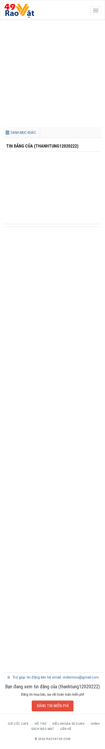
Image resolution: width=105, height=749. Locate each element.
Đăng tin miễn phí (53, 705)
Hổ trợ (41, 724)
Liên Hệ (66, 729)
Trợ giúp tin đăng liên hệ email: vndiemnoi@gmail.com (55, 677)
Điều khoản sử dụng (68, 724)
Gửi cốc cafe (18, 724)
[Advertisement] (52, 74)
